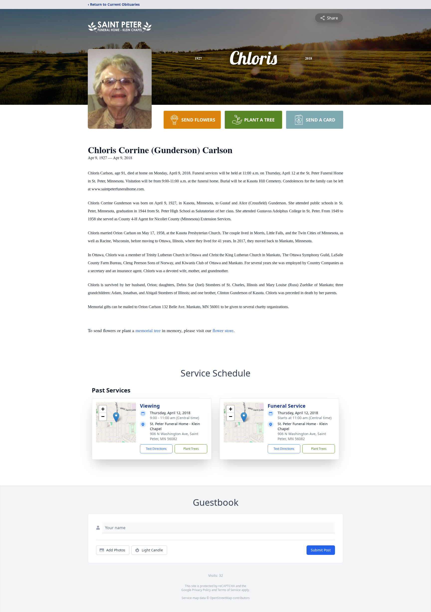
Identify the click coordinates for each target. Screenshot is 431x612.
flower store (223, 330)
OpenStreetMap (221, 598)
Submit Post (321, 550)
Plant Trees (191, 449)
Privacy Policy (201, 590)
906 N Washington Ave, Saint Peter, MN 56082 (174, 436)
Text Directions (156, 449)
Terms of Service (229, 590)
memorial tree (148, 330)
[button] (116, 417)
